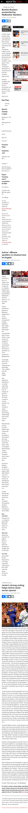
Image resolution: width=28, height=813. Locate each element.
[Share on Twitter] (6, 20)
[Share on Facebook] (3, 20)
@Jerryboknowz (6, 208)
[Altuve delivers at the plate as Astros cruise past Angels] (16, 55)
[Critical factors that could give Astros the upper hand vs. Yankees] (16, 33)
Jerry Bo (3, 17)
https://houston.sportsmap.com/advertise (14, 807)
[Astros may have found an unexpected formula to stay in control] (16, 44)
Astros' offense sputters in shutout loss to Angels (14, 255)
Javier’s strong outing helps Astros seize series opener (13, 588)
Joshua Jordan (24, 45)
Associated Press (24, 34)
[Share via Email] (9, 263)
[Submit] (26, 2)
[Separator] (9, 20)
